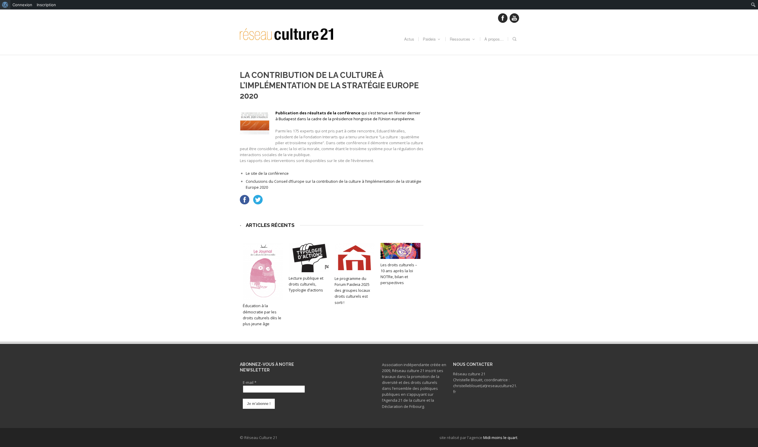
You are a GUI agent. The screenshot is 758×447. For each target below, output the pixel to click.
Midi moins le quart (500, 437)
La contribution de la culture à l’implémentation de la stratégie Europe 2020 (329, 85)
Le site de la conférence (267, 173)
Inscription (46, 4)
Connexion (22, 4)
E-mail (249, 382)
